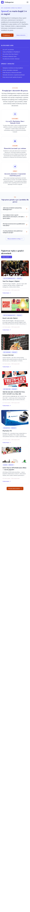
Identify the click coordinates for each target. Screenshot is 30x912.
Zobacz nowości (5, 256)
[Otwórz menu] (27, 2)
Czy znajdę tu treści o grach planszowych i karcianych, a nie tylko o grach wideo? (13, 216)
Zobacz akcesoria (20, 35)
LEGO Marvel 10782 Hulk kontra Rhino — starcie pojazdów (14, 469)
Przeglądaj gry (6, 35)
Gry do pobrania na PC (9, 278)
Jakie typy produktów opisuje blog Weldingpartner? (12, 208)
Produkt (19, 278)
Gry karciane (6, 352)
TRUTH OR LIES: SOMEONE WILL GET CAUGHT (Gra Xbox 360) (14, 393)
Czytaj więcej (6, 292)
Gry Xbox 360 (6, 389)
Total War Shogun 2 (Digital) (11, 281)
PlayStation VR (7, 431)
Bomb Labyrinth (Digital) (10, 318)
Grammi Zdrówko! (8, 355)
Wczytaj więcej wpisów (14, 488)
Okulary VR (6, 427)
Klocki (5, 464)
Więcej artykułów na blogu (14, 238)
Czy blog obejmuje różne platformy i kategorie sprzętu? (13, 231)
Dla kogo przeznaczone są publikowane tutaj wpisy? (14, 224)
